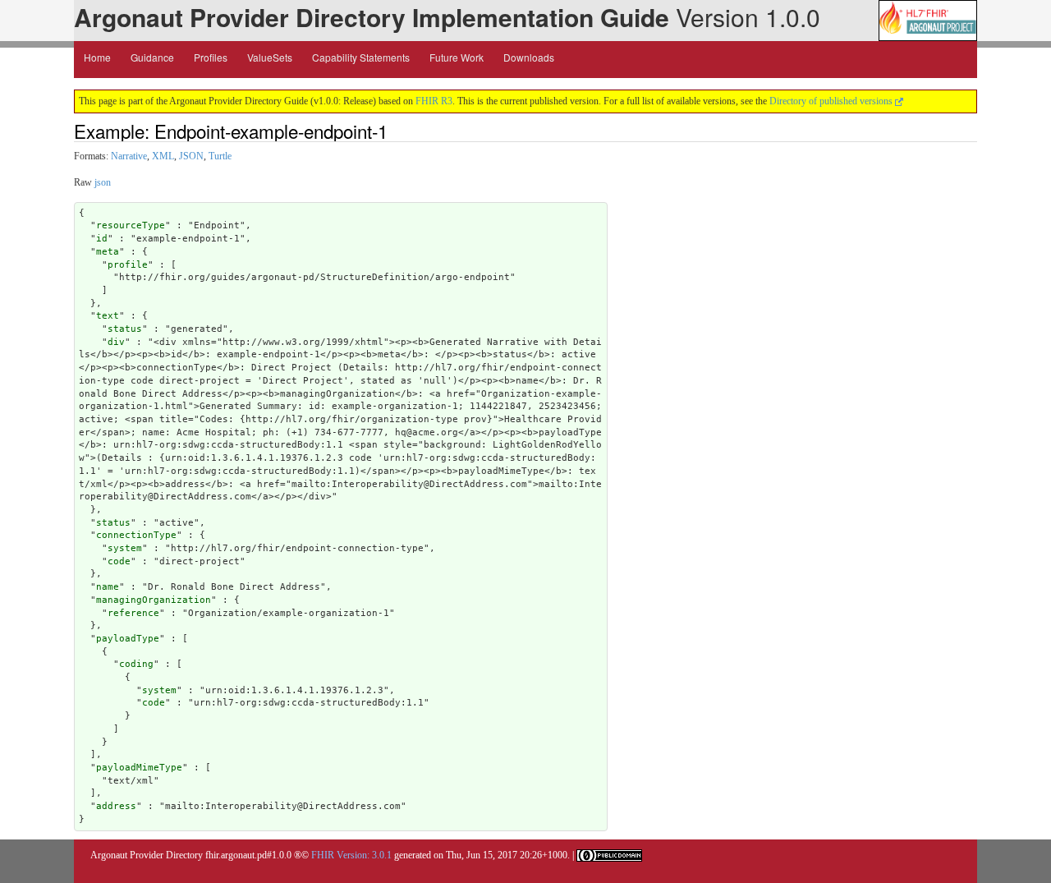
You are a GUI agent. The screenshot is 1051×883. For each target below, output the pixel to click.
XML (163, 156)
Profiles (210, 57)
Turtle (220, 156)
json (102, 182)
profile (128, 265)
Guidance (152, 57)
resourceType (130, 225)
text (107, 315)
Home (97, 57)
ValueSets (269, 57)
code (119, 561)
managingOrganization (153, 600)
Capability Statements (361, 57)
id (102, 238)
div (116, 342)
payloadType (127, 638)
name (107, 587)
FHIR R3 (433, 101)
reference (133, 613)
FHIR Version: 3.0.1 (351, 855)
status (125, 329)
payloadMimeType (139, 767)
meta (107, 251)
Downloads (528, 57)
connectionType (136, 535)
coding (136, 664)
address (116, 806)
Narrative (129, 156)
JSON (191, 156)
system (125, 548)
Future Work (456, 57)
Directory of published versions (832, 101)
